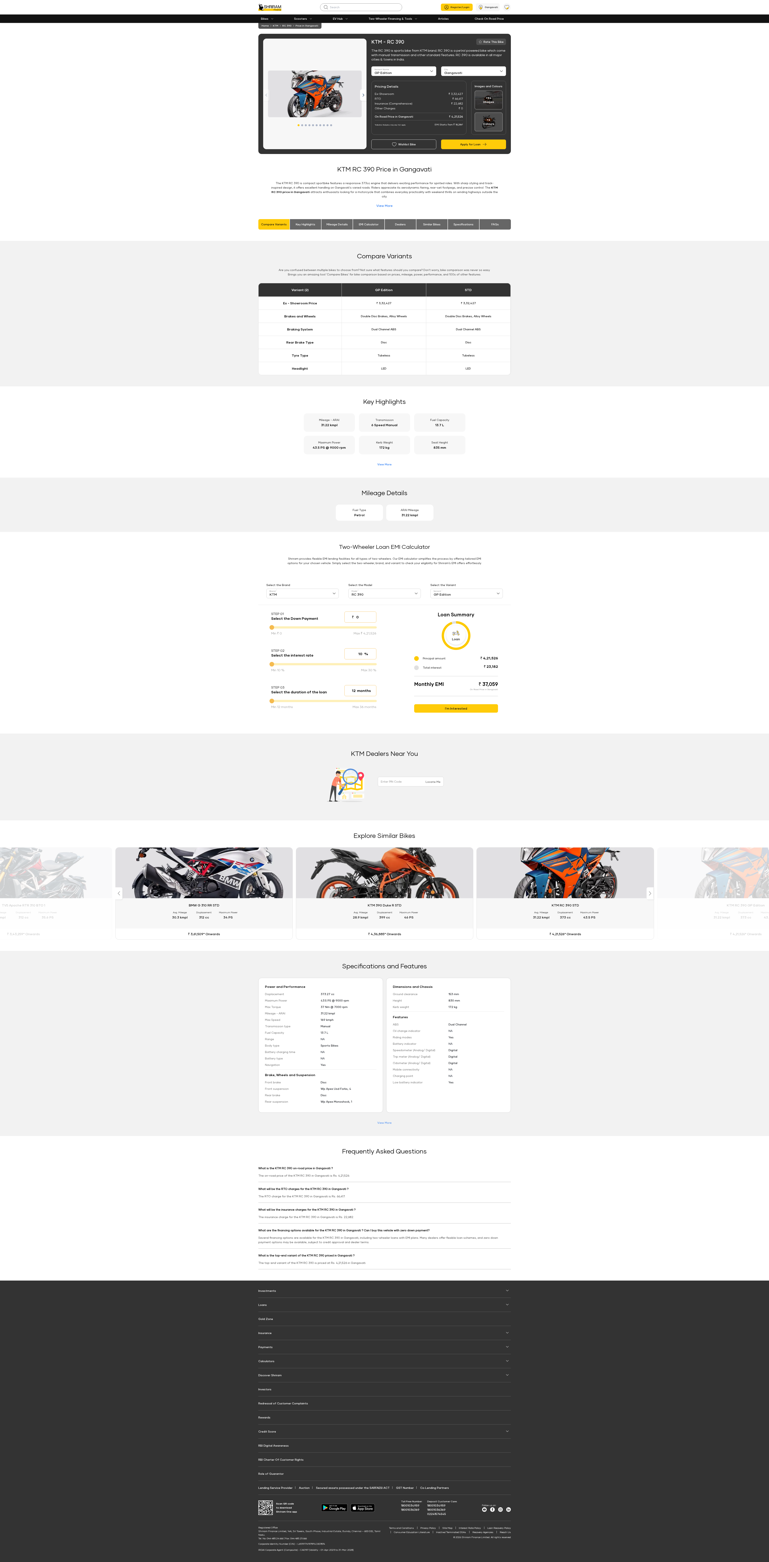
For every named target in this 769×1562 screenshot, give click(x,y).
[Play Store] (334, 1508)
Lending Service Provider (275, 1487)
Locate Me (433, 781)
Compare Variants (274, 224)
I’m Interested (456, 708)
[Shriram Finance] (269, 7)
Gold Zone (265, 1319)
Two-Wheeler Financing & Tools (390, 18)
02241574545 (436, 1514)
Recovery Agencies (482, 1532)
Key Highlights (305, 224)
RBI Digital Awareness (273, 1445)
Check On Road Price (489, 18)
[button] (299, 125)
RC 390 (287, 25)
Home (265, 25)
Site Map (447, 1527)
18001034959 (410, 1505)
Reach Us (505, 1532)
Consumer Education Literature (412, 1532)
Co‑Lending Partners (434, 1487)
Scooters (300, 18)
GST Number (405, 1487)
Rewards (264, 1417)
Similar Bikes (431, 224)
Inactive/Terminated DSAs (451, 1532)
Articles (443, 18)
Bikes (264, 18)
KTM (275, 25)
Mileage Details (337, 224)
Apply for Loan (470, 144)
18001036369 (410, 1509)
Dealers (400, 224)
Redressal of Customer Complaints (283, 1403)
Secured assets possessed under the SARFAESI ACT (353, 1487)
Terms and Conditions (401, 1527)
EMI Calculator (369, 224)
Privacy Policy (428, 1527)
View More (384, 205)
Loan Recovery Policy (499, 1527)
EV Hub (338, 18)
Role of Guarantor (271, 1473)
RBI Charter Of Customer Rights (281, 1459)
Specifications (463, 224)
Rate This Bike (494, 41)
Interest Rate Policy (470, 1527)
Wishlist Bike (407, 144)
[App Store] (364, 1508)
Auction (304, 1487)
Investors (264, 1389)
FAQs (495, 224)
